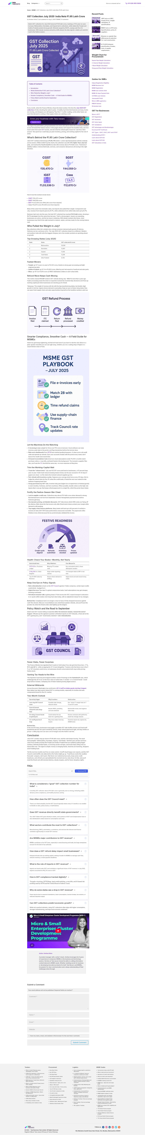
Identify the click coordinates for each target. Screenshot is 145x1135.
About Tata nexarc (36, 1132)
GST (43, 130)
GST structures (96, 119)
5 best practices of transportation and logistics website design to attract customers (82, 1081)
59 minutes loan (96, 106)
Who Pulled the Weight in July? (40, 93)
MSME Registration (97, 88)
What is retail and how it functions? (106, 1072)
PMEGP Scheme (96, 103)
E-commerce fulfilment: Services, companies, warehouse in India (81, 1074)
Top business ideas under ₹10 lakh (106, 1070)
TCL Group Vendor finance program (106, 1118)
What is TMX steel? (54, 1084)
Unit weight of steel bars (55, 1078)
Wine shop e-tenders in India (32, 1100)
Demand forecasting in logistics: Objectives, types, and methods (81, 1096)
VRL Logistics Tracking (79, 1105)
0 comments (64, 19)
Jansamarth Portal (97, 98)
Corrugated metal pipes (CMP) (57, 1095)
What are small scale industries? (105, 1076)
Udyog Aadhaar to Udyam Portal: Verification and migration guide (105, 1099)
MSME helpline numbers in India (105, 1093)
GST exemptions (97, 124)
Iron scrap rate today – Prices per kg (58, 1086)
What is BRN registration (99, 101)
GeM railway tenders (30, 1098)
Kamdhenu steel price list (56, 1080)
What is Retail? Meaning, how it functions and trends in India (33, 1087)
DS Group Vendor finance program (105, 1116)
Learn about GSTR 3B (98, 140)
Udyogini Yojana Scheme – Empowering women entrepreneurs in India (107, 1103)
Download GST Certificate (99, 130)
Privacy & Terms (47, 1132)
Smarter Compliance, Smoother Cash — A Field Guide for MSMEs (51, 95)
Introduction (34, 88)
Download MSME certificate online (106, 1091)
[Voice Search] (72, 771)
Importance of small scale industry (106, 1074)
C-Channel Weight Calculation (101, 63)
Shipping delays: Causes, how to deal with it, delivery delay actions (82, 1077)
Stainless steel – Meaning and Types (58, 1101)
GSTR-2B (32, 566)
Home (29, 10)
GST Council (55, 586)
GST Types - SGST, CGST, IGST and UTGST (105, 132)
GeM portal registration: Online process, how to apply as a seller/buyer (35, 1074)
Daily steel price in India (55, 1099)
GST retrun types (97, 122)
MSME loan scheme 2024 (99, 90)
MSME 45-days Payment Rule (100, 93)
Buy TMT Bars (53, 1072)
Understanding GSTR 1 (98, 135)
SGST (30, 200)
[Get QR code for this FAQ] (37, 786)
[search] (61, 3)
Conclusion (34, 100)
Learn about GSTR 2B (98, 137)
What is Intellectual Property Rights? (106, 1086)
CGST (30, 198)
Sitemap (55, 1132)
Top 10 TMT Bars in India (55, 1089)
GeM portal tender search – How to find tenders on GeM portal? (35, 1096)
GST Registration (97, 117)
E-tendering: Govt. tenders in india (34, 1102)
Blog (28, 3)
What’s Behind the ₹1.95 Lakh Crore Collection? (46, 90)
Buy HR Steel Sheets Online (56, 1076)
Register (27, 1132)
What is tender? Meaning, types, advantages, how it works (33, 1071)
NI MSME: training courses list (105, 1080)
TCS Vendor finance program (104, 1108)
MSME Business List (98, 85)
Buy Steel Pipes (53, 1074)
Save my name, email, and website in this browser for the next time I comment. (55, 1036)
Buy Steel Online (53, 1070)
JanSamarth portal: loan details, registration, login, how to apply (105, 1096)
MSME (34, 10)
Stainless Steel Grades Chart (56, 1103)
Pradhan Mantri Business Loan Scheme (107, 1078)
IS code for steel (53, 1093)
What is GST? (96, 114)
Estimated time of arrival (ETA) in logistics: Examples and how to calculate (81, 1092)
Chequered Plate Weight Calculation (102, 68)
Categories (34, 3)
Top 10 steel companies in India (57, 1091)
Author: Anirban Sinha (45, 953)
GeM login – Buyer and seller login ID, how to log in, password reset (34, 1077)
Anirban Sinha (33, 19)
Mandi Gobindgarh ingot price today (58, 1097)
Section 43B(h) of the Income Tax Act (34, 1090)
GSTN (49, 452)
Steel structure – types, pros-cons (58, 1082)
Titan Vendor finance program (104, 1110)
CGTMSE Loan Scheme (98, 96)
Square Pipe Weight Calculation (101, 60)
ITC (41, 463)
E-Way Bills (32, 571)
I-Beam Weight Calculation (100, 65)
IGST (30, 202)
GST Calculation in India (99, 142)
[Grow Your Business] (58, 120)
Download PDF (82, 771)
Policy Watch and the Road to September (44, 98)
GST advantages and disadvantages (103, 127)
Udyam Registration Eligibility (100, 83)
